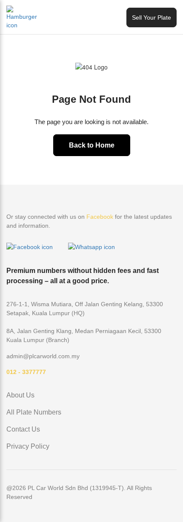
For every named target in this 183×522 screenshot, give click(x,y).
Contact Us (23, 429)
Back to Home (91, 145)
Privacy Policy (27, 446)
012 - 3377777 (26, 371)
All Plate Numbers (33, 412)
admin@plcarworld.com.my (43, 356)
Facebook (99, 216)
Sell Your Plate (151, 17)
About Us (20, 395)
